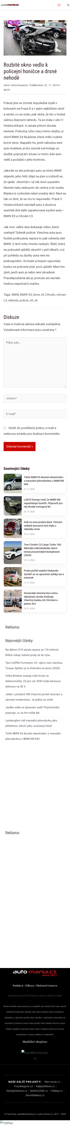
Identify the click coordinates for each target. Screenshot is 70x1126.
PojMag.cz (57, 1090)
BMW (15, 294)
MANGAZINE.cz (39, 1090)
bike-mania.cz (52, 1081)
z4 (36, 300)
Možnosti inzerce (46, 985)
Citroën (50, 294)
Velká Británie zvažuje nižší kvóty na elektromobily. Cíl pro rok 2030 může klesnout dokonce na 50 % (32, 681)
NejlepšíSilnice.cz (45, 1086)
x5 (31, 300)
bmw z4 (38, 294)
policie (24, 300)
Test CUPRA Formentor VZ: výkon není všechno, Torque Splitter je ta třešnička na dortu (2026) (34, 665)
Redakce (18, 985)
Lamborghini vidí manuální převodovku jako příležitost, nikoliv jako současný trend (31, 723)
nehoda (13, 300)
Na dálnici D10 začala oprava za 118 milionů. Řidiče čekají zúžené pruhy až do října (32, 652)
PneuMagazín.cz (23, 1086)
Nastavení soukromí (18, 995)
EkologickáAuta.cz (16, 1090)
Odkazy (29, 985)
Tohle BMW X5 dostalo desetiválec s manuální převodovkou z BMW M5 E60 (33, 736)
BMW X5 (26, 294)
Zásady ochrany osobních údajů (46, 995)
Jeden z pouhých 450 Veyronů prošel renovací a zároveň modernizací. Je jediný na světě (33, 697)
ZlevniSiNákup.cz (35, 1095)
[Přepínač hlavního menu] (59, 5)
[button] (68, 5)
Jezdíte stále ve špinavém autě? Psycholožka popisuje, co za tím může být (32, 710)
